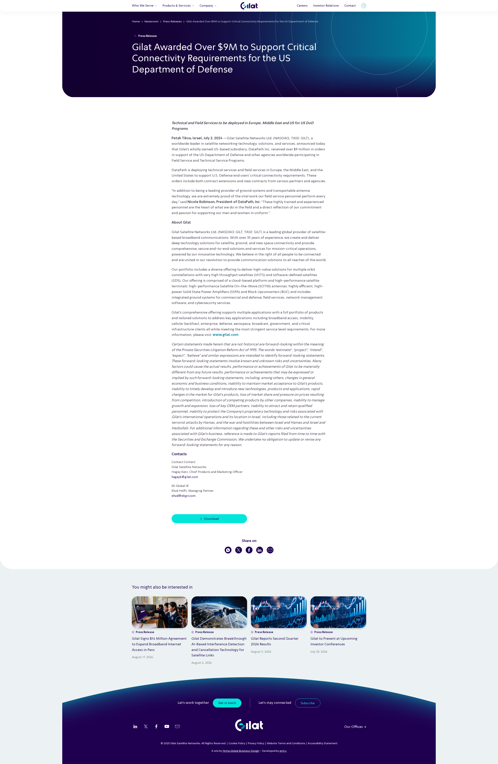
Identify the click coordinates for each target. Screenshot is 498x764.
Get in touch (227, 703)
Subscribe (308, 703)
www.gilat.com (225, 335)
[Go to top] (490, 756)
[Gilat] (249, 6)
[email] (177, 727)
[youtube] (166, 727)
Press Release (147, 36)
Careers (302, 5)
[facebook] (156, 727)
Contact (350, 5)
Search (363, 5)
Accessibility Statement (323, 743)
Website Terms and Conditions (286, 743)
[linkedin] (135, 727)
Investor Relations (326, 5)
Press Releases (172, 21)
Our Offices (353, 727)
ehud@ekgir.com (184, 495)
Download (211, 519)
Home (136, 21)
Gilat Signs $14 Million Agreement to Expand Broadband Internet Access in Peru (159, 644)
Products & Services (176, 5)
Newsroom (151, 21)
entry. (283, 751)
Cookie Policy (237, 743)
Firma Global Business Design (241, 751)
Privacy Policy (256, 743)
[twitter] (145, 727)
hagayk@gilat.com (185, 477)
